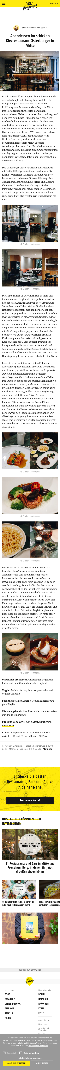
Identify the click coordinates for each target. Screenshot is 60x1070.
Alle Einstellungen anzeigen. (30, 1058)
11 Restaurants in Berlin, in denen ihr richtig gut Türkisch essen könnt (18, 903)
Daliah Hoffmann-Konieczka (33, 27)
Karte (8, 1017)
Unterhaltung (13, 1003)
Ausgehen (10, 999)
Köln (41, 1008)
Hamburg (43, 999)
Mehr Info (47, 749)
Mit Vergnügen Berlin (30, 6)
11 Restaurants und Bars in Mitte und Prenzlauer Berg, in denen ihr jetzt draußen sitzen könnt (30, 867)
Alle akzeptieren (16, 1063)
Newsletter (43, 1024)
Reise (41, 1013)
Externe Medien (31, 1053)
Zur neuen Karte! (30, 800)
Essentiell (12, 1053)
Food (7, 994)
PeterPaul (8, 725)
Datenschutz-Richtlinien (38, 1046)
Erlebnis (9, 1008)
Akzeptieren (42, 1063)
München (43, 1003)
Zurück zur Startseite (30, 970)
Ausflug (9, 1013)
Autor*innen (43, 1020)
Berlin (41, 994)
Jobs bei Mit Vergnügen (43, 1029)
